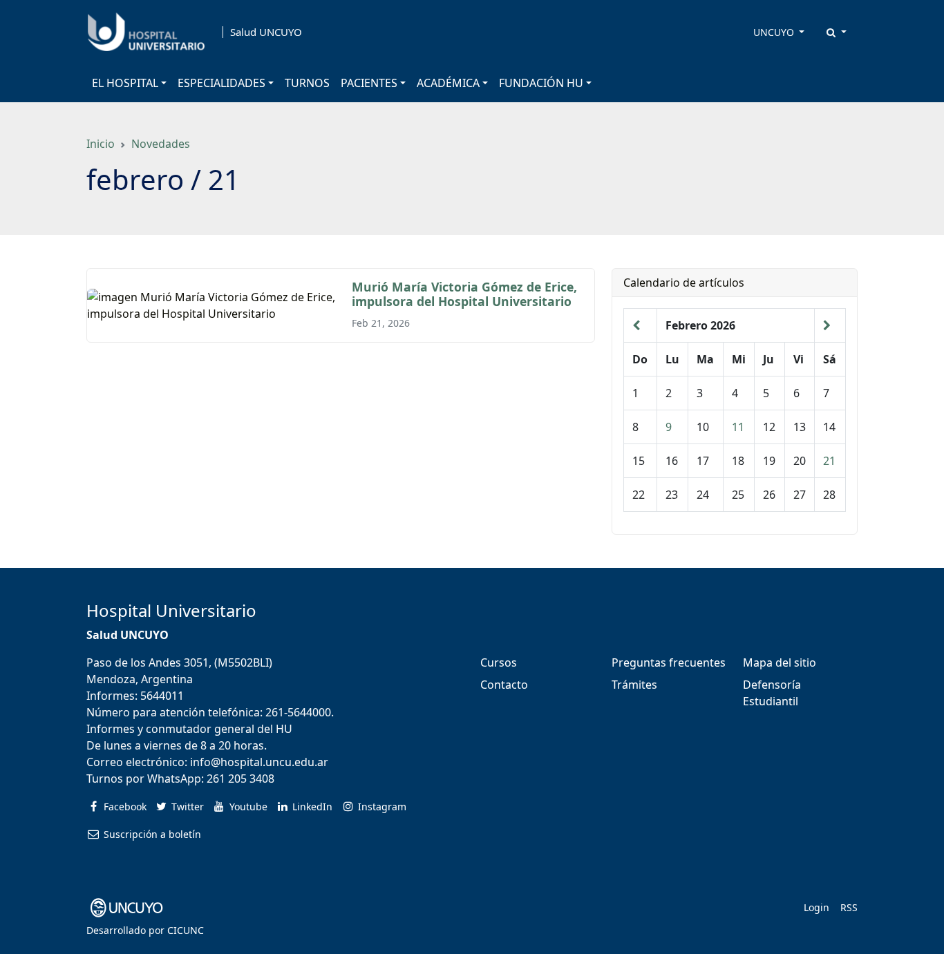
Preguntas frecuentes (669, 662)
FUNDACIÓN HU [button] (541, 82)
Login (816, 907)
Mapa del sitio (779, 662)
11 (738, 427)
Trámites (634, 684)
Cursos (498, 662)
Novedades (160, 143)
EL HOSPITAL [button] (125, 82)
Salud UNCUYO (266, 32)
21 (829, 460)
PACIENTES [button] (369, 82)
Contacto (504, 684)
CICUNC (185, 930)
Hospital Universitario (171, 610)
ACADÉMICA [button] (448, 82)
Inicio (100, 143)
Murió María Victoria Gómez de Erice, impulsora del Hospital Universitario (464, 293)
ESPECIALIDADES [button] (221, 82)
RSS (849, 907)
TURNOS (307, 82)
